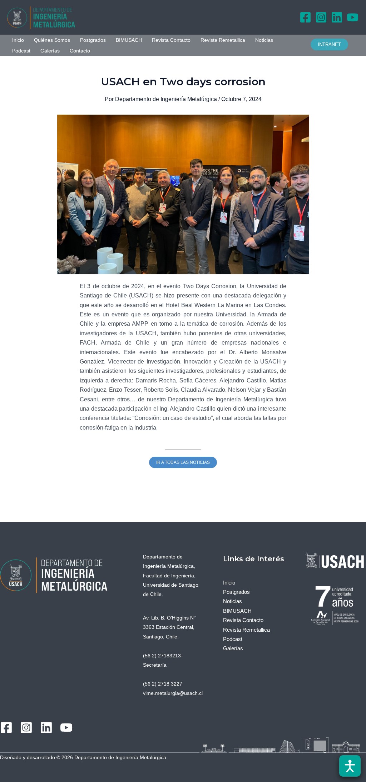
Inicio (18, 40)
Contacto (80, 51)
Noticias (264, 40)
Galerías (50, 51)
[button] (333, 44)
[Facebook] (305, 17)
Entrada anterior (32, 514)
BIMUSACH (129, 40)
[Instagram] (321, 17)
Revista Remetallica (223, 40)
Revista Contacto (171, 40)
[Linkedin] (337, 17)
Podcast (21, 51)
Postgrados (93, 40)
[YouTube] (352, 17)
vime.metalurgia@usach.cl (173, 693)
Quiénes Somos (52, 40)
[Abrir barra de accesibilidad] (350, 766)
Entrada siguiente (332, 514)
